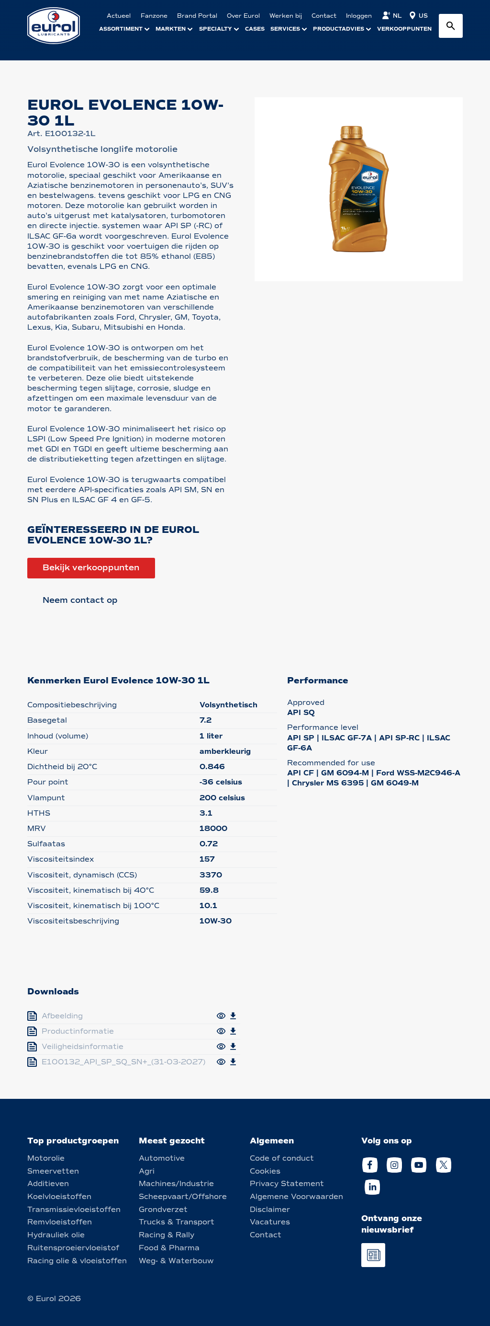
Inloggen (359, 15)
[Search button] (451, 26)
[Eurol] (59, 25)
